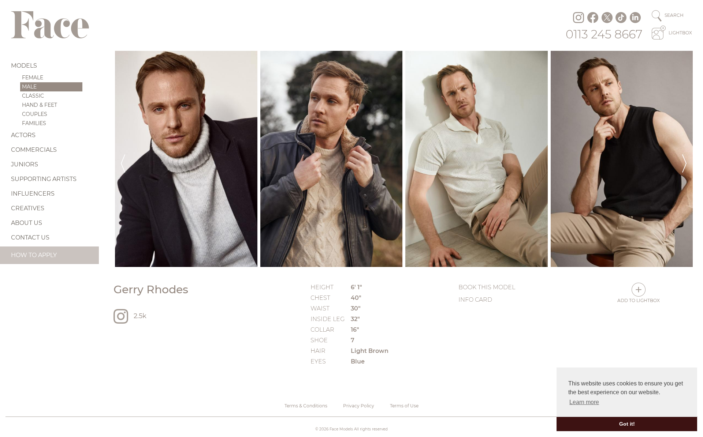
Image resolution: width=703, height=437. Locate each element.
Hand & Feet (39, 105)
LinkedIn (635, 17)
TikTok (620, 17)
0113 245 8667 (604, 34)
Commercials (34, 149)
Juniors (24, 164)
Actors (23, 135)
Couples (34, 114)
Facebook (592, 17)
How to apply (34, 255)
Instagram (578, 17)
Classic (33, 96)
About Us (26, 222)
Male (29, 86)
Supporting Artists (44, 179)
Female (32, 77)
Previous (123, 158)
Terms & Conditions (305, 405)
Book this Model (486, 287)
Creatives (27, 208)
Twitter (607, 17)
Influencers (33, 193)
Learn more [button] (584, 402)
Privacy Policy (358, 405)
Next (684, 158)
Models (24, 65)
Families (34, 123)
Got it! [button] (627, 424)
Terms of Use (404, 405)
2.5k (140, 316)
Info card (475, 299)
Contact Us (30, 237)
